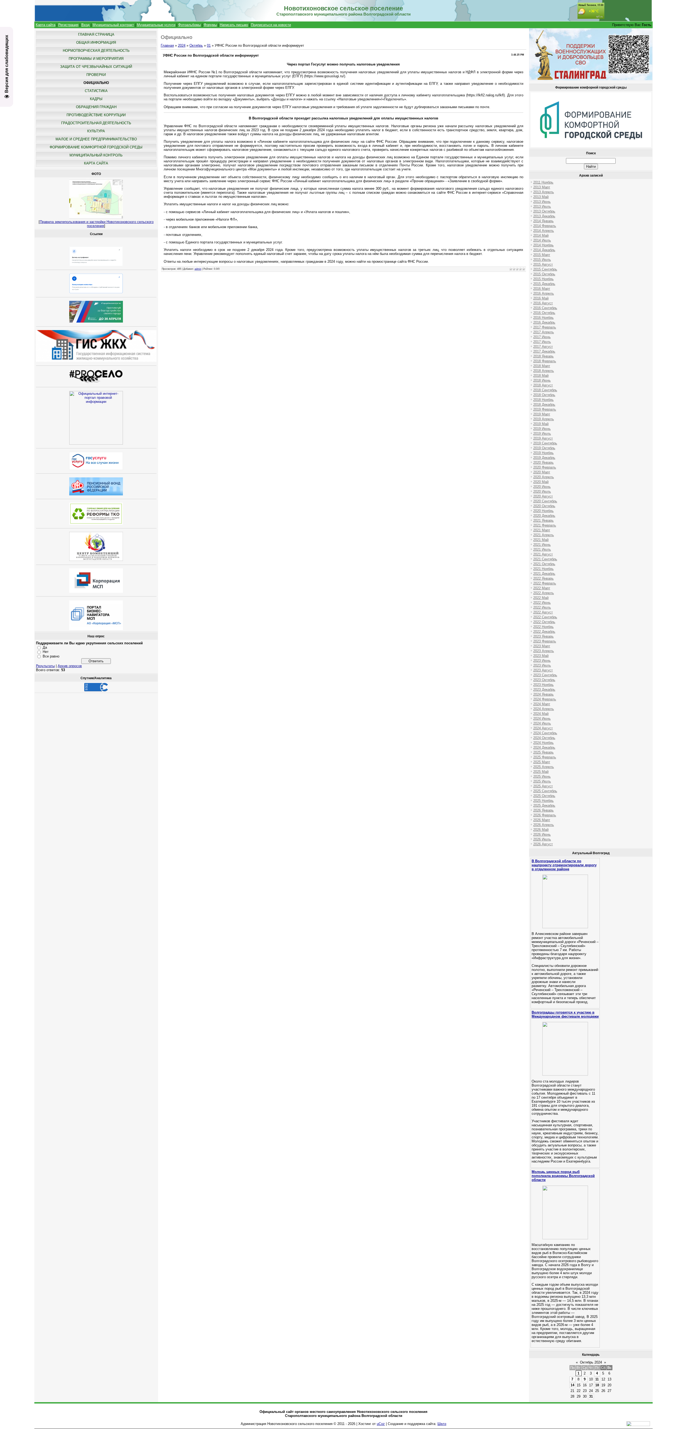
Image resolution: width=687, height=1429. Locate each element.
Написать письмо (234, 25)
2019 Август (543, 438)
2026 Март (541, 820)
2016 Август (543, 303)
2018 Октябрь (544, 395)
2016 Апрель (543, 293)
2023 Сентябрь (545, 675)
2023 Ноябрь (543, 685)
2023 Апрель (543, 651)
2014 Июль (542, 240)
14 (572, 1385)
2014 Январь (543, 221)
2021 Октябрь (544, 564)
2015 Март (541, 255)
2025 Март (541, 762)
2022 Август (543, 612)
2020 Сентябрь (545, 501)
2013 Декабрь (544, 216)
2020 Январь (543, 463)
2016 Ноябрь (543, 318)
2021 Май (541, 540)
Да (45, 647)
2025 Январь (543, 752)
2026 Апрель (543, 825)
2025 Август (543, 786)
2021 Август (543, 554)
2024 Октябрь (544, 738)
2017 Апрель (543, 332)
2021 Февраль (544, 525)
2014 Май (541, 235)
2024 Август (543, 728)
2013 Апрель (543, 192)
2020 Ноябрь (543, 511)
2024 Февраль (544, 699)
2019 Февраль (544, 409)
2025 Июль (542, 781)
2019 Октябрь (544, 448)
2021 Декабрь (544, 574)
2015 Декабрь (544, 284)
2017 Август (543, 347)
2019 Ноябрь (543, 453)
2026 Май (541, 830)
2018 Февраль (544, 361)
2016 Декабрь (544, 322)
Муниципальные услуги (156, 25)
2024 (181, 45)
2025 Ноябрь (543, 801)
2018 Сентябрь (545, 390)
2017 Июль (542, 342)
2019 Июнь (542, 429)
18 (597, 1385)
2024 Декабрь (544, 747)
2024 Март (541, 704)
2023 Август (543, 670)
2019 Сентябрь (545, 443)
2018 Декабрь (544, 405)
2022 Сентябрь (545, 617)
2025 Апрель (543, 767)
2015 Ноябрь (543, 279)
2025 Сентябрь (545, 791)
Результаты (45, 666)
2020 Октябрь (544, 506)
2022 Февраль (544, 583)
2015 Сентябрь (545, 269)
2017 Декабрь (544, 351)
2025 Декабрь (544, 805)
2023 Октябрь (544, 680)
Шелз (441, 1424)
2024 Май (541, 714)
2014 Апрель (543, 231)
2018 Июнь (542, 380)
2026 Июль (542, 839)
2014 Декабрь (544, 250)
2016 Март (541, 289)
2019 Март (541, 414)
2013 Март (541, 187)
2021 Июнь (542, 545)
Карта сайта (45, 25)
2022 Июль (542, 607)
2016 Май (541, 298)
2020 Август (543, 496)
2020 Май (541, 482)
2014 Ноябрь (543, 245)
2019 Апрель (543, 419)
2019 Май (541, 424)
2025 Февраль (544, 757)
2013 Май (541, 197)
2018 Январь (543, 356)
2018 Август (543, 385)
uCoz (381, 1424)
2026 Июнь (542, 834)
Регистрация (68, 25)
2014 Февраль (544, 226)
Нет (46, 652)
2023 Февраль (544, 641)
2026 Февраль (544, 815)
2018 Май (541, 376)
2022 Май (541, 598)
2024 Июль (542, 723)
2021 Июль (542, 549)
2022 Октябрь (544, 622)
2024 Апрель (543, 709)
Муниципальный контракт (113, 25)
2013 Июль (542, 206)
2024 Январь (543, 694)
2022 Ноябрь (543, 627)
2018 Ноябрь (543, 400)
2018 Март (541, 366)
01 (209, 45)
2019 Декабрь (544, 458)
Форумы (210, 25)
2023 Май (541, 656)
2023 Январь (543, 636)
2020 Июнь (542, 487)
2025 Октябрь (544, 796)
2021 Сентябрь (545, 559)
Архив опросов (70, 666)
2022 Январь (543, 578)
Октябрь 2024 (591, 1362)
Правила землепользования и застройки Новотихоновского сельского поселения (97, 224)
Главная (167, 45)
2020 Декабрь (544, 516)
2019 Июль (542, 434)
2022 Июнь (542, 603)
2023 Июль (542, 665)
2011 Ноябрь (543, 182)
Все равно (51, 656)
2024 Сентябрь (545, 733)
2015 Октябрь (544, 274)
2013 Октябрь (544, 211)
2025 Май (541, 772)
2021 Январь (543, 520)
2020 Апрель (543, 477)
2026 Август (543, 844)
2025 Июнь (542, 776)
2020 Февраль (544, 467)
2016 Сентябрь (545, 308)
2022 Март (541, 588)
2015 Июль (542, 260)
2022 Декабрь (544, 632)
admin (198, 269)
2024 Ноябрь (543, 743)
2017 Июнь (542, 337)
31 (591, 1396)
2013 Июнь (542, 202)
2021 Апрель (543, 535)
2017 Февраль (544, 327)
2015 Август (543, 264)
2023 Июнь (542, 661)
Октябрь (196, 45)
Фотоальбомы (189, 25)
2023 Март (541, 646)
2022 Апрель (543, 593)
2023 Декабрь (544, 690)
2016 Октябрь (544, 313)
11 (597, 1379)
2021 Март (541, 530)
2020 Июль (542, 491)
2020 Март (541, 472)
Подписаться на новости (271, 25)
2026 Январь (543, 810)
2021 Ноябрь (543, 569)
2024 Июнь (542, 719)
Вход (85, 25)
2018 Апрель (543, 371)
